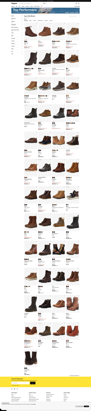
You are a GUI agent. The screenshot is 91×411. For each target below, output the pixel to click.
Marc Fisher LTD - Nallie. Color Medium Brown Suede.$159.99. (58, 226)
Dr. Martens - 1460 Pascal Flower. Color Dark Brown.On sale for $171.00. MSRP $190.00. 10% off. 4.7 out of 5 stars (45, 253)
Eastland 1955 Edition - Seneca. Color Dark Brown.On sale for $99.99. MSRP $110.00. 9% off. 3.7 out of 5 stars (31, 144)
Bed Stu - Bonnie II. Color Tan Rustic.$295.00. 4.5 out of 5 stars (58, 308)
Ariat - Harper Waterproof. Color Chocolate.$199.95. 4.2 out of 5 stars (58, 280)
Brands (65, 394)
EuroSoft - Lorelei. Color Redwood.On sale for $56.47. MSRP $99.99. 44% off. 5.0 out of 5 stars (58, 35)
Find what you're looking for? (74, 375)
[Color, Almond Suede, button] (28, 286)
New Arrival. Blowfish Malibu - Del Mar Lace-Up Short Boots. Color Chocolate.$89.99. (31, 117)
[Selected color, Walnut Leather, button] (25, 205)
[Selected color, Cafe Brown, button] (53, 177)
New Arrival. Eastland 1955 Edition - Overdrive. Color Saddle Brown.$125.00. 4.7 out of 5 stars (45, 172)
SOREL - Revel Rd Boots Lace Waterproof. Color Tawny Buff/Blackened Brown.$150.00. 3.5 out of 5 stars (58, 199)
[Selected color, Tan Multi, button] (53, 259)
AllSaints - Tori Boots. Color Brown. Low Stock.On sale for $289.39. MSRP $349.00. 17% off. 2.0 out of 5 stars (45, 308)
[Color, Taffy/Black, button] (40, 96)
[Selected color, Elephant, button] (39, 341)
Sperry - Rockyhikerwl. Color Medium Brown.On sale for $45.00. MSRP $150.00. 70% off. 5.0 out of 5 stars (45, 35)
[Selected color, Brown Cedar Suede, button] (25, 286)
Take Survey (48, 399)
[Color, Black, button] (26, 41)
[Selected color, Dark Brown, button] (25, 150)
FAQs (30, 394)
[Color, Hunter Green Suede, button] (29, 286)
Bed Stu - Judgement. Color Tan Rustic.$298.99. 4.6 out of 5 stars (72, 308)
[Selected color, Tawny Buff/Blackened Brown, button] (53, 205)
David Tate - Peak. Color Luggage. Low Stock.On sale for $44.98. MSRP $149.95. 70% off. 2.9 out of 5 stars (31, 35)
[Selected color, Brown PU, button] (25, 68)
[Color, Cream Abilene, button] (31, 341)
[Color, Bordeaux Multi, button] (28, 259)
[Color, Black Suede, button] (68, 123)
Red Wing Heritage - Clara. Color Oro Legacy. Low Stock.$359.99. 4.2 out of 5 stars (72, 335)
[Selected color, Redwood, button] (53, 41)
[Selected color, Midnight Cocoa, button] (67, 205)
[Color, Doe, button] (71, 123)
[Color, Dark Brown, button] (70, 41)
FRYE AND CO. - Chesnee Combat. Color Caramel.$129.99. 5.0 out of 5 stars (72, 172)
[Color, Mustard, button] (68, 96)
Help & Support (77, 6)
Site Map (47, 397)
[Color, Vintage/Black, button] (40, 68)
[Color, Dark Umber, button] (26, 96)
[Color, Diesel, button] (40, 341)
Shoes (30, 20)
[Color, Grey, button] (31, 68)
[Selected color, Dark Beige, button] (39, 150)
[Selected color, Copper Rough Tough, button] (25, 341)
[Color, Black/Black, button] (56, 205)
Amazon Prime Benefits (15, 399)
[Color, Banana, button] (71, 177)
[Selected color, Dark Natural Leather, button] (25, 232)
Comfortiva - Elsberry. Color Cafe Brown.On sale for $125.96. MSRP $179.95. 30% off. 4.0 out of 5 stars (58, 172)
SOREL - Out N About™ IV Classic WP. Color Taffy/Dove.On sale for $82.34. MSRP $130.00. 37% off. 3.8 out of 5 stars (45, 90)
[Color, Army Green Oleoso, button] (42, 232)
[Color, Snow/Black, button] (68, 205)
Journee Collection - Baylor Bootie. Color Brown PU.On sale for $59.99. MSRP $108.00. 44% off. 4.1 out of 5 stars (31, 63)
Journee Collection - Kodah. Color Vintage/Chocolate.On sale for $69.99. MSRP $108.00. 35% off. (45, 63)
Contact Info (31, 396)
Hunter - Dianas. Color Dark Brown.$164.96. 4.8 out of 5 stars (72, 226)
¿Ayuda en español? (32, 397)
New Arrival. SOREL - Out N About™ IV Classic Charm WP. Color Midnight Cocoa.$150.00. (72, 199)
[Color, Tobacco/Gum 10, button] (54, 205)
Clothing (65, 396)
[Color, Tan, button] (26, 150)
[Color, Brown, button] (59, 41)
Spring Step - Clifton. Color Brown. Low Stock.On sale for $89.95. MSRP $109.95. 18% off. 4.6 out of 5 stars (72, 90)
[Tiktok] (15, 389)
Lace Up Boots (40, 20)
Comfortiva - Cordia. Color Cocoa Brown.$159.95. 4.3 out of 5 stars (45, 226)
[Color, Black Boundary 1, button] (26, 341)
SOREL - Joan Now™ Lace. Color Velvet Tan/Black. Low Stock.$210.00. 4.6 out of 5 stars (72, 280)
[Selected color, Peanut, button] (25, 177)
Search (44, 3)
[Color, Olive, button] (28, 68)
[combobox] (30, 3)
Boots (34, 20)
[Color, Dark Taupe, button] (56, 41)
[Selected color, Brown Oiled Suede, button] (25, 368)
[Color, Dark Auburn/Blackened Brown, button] (42, 96)
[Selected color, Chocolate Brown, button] (53, 123)
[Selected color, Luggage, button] (25, 41)
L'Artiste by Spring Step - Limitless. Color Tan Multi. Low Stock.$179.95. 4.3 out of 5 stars (58, 253)
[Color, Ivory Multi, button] (68, 68)
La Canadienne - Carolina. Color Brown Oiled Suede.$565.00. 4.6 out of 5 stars (31, 362)
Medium (46, 20)
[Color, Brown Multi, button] (68, 259)
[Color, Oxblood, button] (26, 177)
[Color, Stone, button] (57, 41)
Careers (12, 396)
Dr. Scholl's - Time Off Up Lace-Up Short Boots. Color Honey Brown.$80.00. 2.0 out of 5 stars (31, 90)
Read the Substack (50, 0)
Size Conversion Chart (50, 394)
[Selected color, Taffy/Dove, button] (39, 96)
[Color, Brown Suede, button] (74, 123)
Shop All (76, 12)
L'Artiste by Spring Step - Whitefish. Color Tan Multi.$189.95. (72, 253)
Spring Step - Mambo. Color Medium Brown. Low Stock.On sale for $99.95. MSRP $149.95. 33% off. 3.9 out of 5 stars (45, 117)
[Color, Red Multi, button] (54, 259)
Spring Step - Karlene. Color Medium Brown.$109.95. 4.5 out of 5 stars (58, 144)
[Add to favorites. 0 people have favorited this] (36, 23)
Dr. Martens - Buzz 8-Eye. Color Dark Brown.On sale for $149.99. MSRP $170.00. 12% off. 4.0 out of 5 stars (45, 199)
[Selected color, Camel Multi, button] (25, 259)
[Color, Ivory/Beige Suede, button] (26, 232)
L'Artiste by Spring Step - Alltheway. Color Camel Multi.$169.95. (31, 253)
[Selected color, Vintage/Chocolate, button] (39, 68)
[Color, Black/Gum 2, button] (46, 96)
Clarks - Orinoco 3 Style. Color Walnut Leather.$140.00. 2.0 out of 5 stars (31, 199)
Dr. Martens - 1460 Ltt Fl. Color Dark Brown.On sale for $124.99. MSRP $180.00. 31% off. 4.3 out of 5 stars (72, 144)
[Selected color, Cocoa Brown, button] (39, 232)
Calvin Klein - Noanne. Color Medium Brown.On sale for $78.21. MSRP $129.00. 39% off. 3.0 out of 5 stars (72, 63)
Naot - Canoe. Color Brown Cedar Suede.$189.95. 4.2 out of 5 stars (31, 280)
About (12, 394)
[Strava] (17, 389)
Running (65, 399)
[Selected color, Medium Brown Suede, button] (53, 232)
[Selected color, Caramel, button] (67, 177)
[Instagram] (12, 389)
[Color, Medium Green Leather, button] (28, 232)
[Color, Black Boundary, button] (28, 341)
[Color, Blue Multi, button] (26, 259)
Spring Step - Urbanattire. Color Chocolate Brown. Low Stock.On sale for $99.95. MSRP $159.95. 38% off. (58, 117)
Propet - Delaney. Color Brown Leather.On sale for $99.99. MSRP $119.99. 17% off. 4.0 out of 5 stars (72, 117)
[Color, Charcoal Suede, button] (26, 286)
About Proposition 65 (32, 400)
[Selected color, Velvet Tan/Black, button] (67, 286)
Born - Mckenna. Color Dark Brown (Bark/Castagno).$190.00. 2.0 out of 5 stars (45, 280)
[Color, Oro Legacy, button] (29, 341)
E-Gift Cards (48, 400)
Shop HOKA (72, 12)
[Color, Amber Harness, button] (56, 341)
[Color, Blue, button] (32, 68)
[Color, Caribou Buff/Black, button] (43, 96)
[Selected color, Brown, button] (67, 96)
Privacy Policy (33, 404)
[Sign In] (76, 3)
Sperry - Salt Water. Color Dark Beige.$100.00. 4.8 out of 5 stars (45, 144)
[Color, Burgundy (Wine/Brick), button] (40, 286)
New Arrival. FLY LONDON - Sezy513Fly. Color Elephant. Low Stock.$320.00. (45, 335)
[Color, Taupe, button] (71, 41)
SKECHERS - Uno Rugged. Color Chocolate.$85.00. (58, 90)
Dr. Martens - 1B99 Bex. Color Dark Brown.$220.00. (31, 308)
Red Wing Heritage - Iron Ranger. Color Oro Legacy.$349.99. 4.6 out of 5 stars (58, 335)
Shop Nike (67, 12)
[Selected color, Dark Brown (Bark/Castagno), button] (39, 286)
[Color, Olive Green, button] (54, 150)
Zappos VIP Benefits (14, 400)
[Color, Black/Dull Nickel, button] (40, 314)
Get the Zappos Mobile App (16, 397)
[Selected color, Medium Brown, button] (67, 68)
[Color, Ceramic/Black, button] (45, 96)
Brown (51, 20)
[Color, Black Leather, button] (73, 123)
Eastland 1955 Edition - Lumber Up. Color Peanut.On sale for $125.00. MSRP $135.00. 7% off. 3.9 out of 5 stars (31, 172)
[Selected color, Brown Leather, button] (67, 123)
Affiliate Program (49, 396)
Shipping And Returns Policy (34, 399)
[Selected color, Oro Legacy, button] (53, 341)
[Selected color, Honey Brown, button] (67, 41)
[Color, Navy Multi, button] (70, 259)
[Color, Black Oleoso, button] (40, 232)
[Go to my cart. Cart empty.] (79, 3)
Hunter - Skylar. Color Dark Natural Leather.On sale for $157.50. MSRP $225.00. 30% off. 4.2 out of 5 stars (31, 226)
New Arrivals (66, 397)
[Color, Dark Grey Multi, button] (40, 123)
